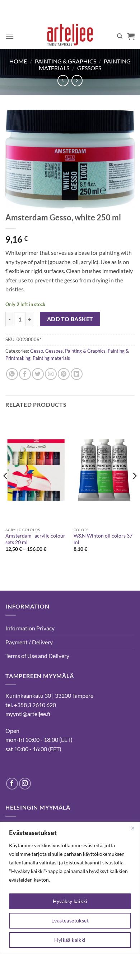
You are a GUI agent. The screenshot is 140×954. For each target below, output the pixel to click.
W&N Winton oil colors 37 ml (103, 539)
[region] (70, 888)
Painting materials (51, 358)
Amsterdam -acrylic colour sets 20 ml (35, 539)
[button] (9, 36)
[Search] (119, 36)
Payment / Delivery (29, 642)
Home (18, 61)
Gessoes (89, 68)
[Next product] (63, 80)
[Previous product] (77, 80)
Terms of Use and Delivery (37, 655)
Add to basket (70, 319)
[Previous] (5, 490)
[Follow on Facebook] (12, 784)
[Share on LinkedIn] (77, 374)
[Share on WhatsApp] (12, 374)
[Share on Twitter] (38, 374)
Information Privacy (30, 628)
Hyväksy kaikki (70, 901)
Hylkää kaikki (69, 940)
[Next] (134, 490)
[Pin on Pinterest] (64, 374)
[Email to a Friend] (51, 374)
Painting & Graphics (65, 61)
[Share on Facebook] (25, 374)
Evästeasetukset (70, 920)
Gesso (36, 351)
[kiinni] (132, 828)
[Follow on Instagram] (25, 784)
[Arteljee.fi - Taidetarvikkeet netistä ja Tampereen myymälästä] (70, 36)
